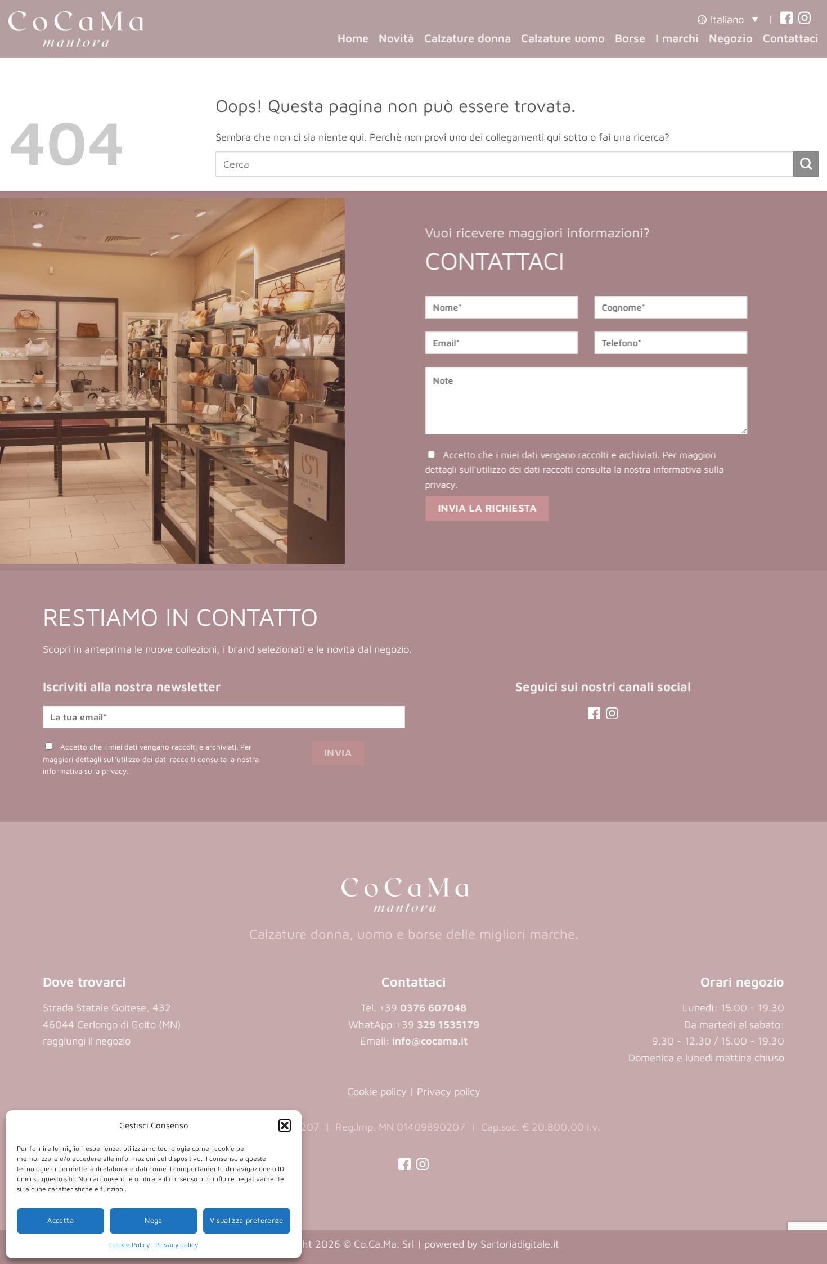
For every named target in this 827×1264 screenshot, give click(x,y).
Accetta (60, 1220)
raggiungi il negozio (87, 1040)
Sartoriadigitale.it (519, 1244)
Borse (630, 37)
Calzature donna (467, 37)
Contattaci (791, 37)
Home (353, 37)
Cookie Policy (129, 1244)
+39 (437, 1024)
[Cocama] (75, 29)
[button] (284, 1125)
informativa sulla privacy (85, 771)
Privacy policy (176, 1244)
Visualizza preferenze (247, 1220)
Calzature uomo (563, 37)
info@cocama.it (430, 1040)
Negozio (731, 37)
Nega (154, 1220)
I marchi (677, 37)
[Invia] (806, 164)
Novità (396, 37)
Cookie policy (377, 1091)
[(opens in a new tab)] (786, 19)
